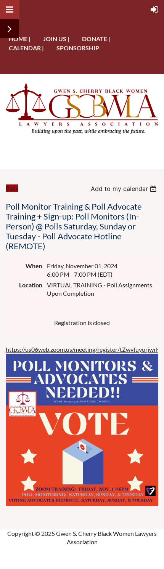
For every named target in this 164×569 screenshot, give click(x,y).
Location (30, 285)
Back (12, 188)
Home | (20, 38)
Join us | (56, 38)
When (34, 265)
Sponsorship (77, 47)
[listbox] (124, 188)
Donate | (96, 38)
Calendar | (26, 47)
